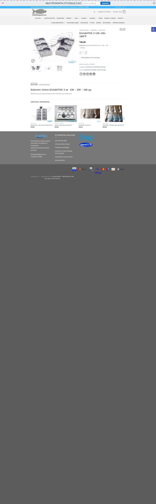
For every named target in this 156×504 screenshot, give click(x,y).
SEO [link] (72, 176)
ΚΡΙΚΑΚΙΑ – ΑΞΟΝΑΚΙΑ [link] (110, 18)
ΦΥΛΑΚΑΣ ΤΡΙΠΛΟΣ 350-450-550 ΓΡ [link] (113, 125)
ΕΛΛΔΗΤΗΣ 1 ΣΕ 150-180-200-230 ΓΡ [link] (42, 125)
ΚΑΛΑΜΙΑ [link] (83, 18)
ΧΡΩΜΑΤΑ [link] (68, 18)
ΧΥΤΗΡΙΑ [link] (92, 22)
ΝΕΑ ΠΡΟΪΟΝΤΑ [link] (107, 22)
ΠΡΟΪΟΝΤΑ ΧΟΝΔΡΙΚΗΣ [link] (118, 22)
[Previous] (33, 45)
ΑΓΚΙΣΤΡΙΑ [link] (120, 18)
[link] (153, 29)
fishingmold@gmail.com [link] (38, 154)
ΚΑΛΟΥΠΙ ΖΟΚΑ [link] (101, 70)
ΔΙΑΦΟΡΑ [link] (98, 22)
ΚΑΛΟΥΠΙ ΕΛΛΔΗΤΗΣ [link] (90, 70)
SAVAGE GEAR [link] (84, 22)
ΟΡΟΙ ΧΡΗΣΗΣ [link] (60, 160)
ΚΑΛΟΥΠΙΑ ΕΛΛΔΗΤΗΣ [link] (99, 67)
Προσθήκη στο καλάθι (90, 57)
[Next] (73, 45)
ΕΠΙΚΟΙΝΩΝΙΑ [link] (118, 7)
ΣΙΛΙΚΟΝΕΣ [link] (92, 18)
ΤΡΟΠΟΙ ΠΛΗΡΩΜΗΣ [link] (62, 147)
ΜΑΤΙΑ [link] (76, 18)
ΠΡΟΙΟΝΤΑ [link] (93, 30)
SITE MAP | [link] (48, 178)
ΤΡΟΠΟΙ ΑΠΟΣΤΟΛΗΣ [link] (62, 144)
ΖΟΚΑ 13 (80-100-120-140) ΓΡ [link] (63, 125)
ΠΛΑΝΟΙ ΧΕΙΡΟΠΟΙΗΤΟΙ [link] (57, 22)
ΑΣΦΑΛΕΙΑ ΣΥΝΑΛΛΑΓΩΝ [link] (64, 157)
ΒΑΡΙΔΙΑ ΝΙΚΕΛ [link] (60, 18)
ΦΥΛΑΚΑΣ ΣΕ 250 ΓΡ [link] (85, 125)
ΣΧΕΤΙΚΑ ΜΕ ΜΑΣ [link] (61, 140)
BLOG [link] (124, 7)
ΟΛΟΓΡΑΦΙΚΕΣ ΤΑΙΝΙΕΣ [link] (73, 22)
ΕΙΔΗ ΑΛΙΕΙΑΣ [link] (57, 176)
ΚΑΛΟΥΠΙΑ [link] (38, 18)
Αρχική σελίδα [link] (84, 30)
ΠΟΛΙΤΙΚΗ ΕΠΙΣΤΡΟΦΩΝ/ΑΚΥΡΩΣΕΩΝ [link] (63, 152)
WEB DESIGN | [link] (66, 176)
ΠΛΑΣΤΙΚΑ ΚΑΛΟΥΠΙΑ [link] (49, 18)
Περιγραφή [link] (34, 84)
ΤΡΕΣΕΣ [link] (100, 18)
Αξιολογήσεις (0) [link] (44, 84)
